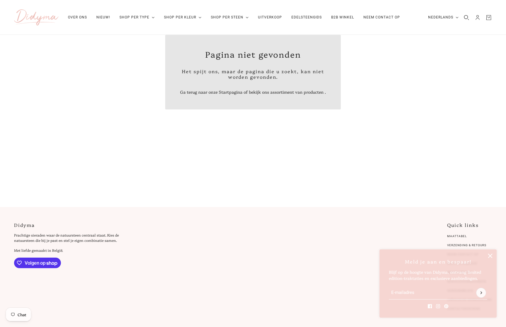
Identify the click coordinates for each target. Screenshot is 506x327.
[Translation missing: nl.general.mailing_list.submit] (481, 293)
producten (314, 92)
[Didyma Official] (36, 17)
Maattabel (457, 236)
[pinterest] (446, 306)
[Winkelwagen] (489, 17)
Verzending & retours (466, 245)
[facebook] (430, 306)
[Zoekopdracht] (466, 17)
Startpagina (230, 92)
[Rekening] (477, 17)
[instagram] (438, 306)
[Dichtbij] (490, 256)
